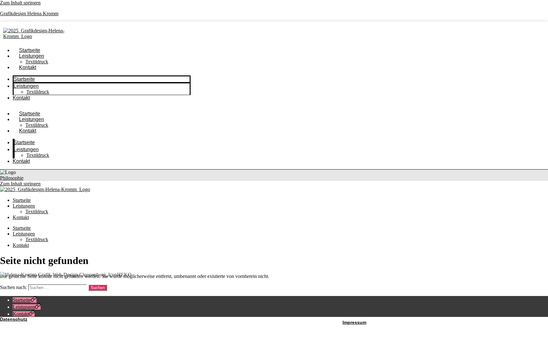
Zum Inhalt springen (20, 2)
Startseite (24, 79)
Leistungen (31, 56)
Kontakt (27, 67)
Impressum (354, 322)
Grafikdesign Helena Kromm (29, 13)
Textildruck (37, 91)
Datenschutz (13, 319)
